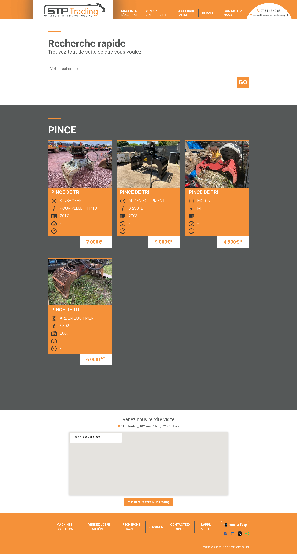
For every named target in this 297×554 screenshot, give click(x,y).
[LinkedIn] (232, 534)
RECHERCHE (186, 12)
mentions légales (212, 547)
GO (243, 82)
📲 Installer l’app (235, 525)
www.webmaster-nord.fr (236, 547)
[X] (240, 534)
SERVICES (209, 13)
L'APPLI (206, 527)
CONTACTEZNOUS (233, 12)
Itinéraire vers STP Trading (150, 502)
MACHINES (130, 12)
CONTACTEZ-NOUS (180, 527)
